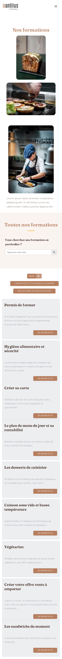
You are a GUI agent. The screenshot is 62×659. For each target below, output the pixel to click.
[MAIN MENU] (56, 6)
